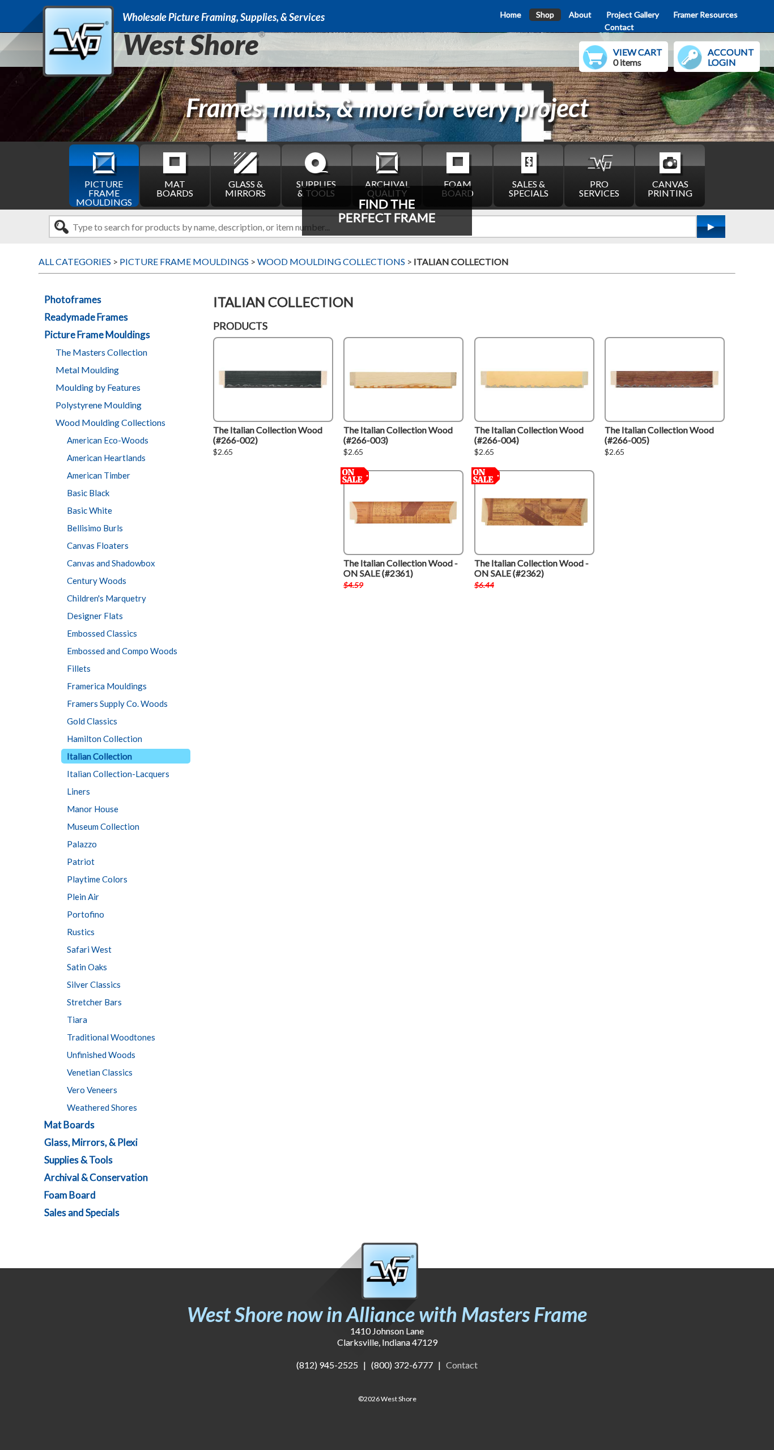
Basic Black (88, 493)
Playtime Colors (97, 879)
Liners (78, 791)
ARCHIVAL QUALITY (387, 188)
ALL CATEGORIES (75, 261)
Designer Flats (95, 616)
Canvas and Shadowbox (111, 563)
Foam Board (70, 1195)
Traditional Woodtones (111, 1037)
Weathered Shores (102, 1107)
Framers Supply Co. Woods (117, 703)
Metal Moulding (87, 369)
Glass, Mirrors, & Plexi (91, 1142)
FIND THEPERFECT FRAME (387, 210)
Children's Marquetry (106, 598)
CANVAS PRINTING (670, 188)
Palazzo (82, 844)
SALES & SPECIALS (528, 188)
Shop (545, 14)
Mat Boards (69, 1125)
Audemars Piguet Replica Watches (89, 1376)
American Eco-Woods (107, 440)
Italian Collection (99, 756)
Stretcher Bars (94, 1002)
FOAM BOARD (457, 188)
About (580, 14)
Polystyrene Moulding (99, 404)
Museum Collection (103, 826)
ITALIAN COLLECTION (461, 261)
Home (510, 14)
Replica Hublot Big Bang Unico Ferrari (97, 81)
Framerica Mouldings (107, 686)
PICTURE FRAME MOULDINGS (104, 192)
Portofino (85, 914)
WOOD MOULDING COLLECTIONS (331, 261)
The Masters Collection (101, 352)
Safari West (89, 949)
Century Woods (96, 580)
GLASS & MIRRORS (245, 188)
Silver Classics (94, 984)
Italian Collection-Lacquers (118, 774)
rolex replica (182, 1376)
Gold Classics (92, 721)
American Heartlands (106, 458)
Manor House (92, 809)
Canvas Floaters (98, 545)
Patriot (81, 861)
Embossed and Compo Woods (122, 651)
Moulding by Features (98, 387)
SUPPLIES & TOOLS (316, 188)
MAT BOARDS (174, 188)
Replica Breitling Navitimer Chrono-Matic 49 (110, 114)
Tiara (77, 1019)
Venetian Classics (100, 1072)
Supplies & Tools (78, 1160)
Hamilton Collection (104, 738)
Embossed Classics (102, 633)
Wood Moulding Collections (110, 422)
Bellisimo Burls (95, 528)
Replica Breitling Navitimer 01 (82, 97)
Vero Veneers (92, 1090)
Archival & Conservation (96, 1177)
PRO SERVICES (599, 188)
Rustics (81, 932)
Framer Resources (706, 14)
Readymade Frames (86, 317)
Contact (619, 27)
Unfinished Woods (101, 1055)
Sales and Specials (82, 1212)
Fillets (79, 668)
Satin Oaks (87, 967)
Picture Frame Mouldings (97, 334)
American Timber (98, 475)
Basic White (89, 510)
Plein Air (83, 897)
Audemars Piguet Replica (256, 1376)
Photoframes (72, 299)
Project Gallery (632, 14)
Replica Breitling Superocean (78, 130)
